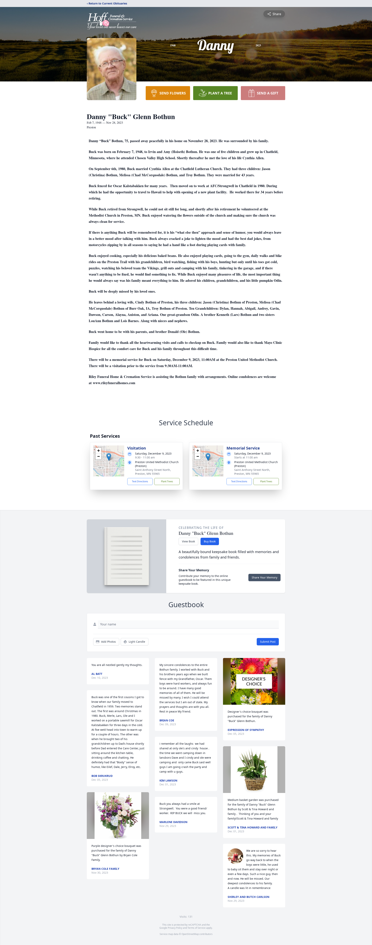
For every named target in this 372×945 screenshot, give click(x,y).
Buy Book (210, 541)
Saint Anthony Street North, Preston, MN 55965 (153, 472)
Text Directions (140, 481)
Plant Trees (167, 481)
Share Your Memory (264, 577)
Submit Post (268, 641)
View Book (188, 541)
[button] (108, 457)
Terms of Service (197, 927)
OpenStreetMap (190, 934)
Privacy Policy (175, 927)
